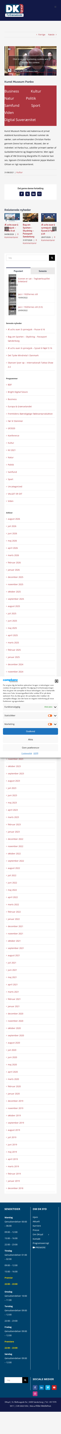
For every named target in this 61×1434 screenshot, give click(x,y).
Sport (35, 105)
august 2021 (14, 955)
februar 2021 (14, 999)
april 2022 (13, 897)
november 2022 (15, 846)
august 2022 (14, 868)
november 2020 (15, 1020)
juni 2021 (12, 970)
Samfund (11, 105)
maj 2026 (12, 540)
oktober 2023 (14, 766)
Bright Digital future (18, 391)
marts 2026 (13, 555)
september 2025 (16, 598)
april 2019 (13, 1159)
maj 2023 (12, 802)
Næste (51, 34)
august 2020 (14, 1042)
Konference (13, 435)
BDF (10, 384)
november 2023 (15, 759)
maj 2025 (12, 628)
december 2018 (15, 1188)
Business (11, 91)
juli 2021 (12, 962)
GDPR (35, 753)
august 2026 (14, 518)
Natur (9, 98)
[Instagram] (35, 1393)
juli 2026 (12, 526)
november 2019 (15, 1108)
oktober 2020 (14, 1028)
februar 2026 (14, 562)
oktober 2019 (14, 1115)
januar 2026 (14, 569)
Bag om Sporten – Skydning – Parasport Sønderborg (28, 231)
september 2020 (16, 1035)
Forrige (41, 34)
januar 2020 (14, 1093)
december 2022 (15, 839)
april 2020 (13, 1071)
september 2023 (16, 773)
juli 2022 (12, 875)
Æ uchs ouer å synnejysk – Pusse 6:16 (11, 228)
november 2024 (15, 671)
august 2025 (14, 606)
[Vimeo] (47, 1387)
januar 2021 (14, 1006)
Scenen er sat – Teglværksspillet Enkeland (34, 280)
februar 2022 (14, 911)
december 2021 (15, 926)
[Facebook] (35, 1387)
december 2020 (15, 1013)
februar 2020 (14, 1086)
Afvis (30, 739)
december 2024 (15, 664)
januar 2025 (14, 657)
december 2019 (15, 1100)
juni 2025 (12, 620)
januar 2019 (14, 1181)
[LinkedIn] (41, 1387)
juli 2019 (12, 1137)
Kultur (36, 91)
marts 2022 (13, 904)
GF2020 (11, 428)
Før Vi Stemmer (15, 421)
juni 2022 (12, 882)
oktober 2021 (14, 940)
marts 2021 (13, 991)
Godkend (30, 731)
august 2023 (14, 780)
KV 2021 (12, 450)
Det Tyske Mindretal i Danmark (23, 355)
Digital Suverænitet (20, 119)
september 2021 (16, 948)
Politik (31, 98)
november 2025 (15, 584)
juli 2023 (12, 788)
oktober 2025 (14, 591)
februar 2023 (14, 824)
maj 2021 (12, 977)
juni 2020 (12, 1057)
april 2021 (13, 984)
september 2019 (16, 1122)
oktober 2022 (14, 853)
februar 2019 (14, 1173)
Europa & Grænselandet (20, 406)
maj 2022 (12, 889)
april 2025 (13, 635)
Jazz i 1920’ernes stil (28, 294)
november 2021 (15, 933)
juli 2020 (12, 1050)
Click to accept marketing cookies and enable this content (30, 61)
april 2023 (13, 809)
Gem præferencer (30, 747)
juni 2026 (12, 533)
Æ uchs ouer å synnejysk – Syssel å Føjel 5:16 (30, 348)
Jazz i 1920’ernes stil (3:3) (30, 307)
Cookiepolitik (26, 753)
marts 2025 (13, 642)
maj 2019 (12, 1151)
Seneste (43, 271)
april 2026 (13, 548)
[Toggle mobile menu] (55, 6)
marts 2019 (13, 1166)
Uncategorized (15, 486)
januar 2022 (14, 919)
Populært (18, 271)
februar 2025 (14, 649)
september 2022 (16, 860)
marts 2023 (13, 817)
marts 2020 (13, 1079)
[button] (56, 681)
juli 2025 (12, 613)
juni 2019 (12, 1144)
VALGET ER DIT (15, 493)
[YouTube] (54, 1387)
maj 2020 (12, 1064)
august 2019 (14, 1130)
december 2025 (15, 577)
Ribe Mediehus (43, 1405)
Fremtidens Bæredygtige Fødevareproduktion (30, 413)
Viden (9, 112)
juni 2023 (12, 795)
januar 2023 (14, 831)
